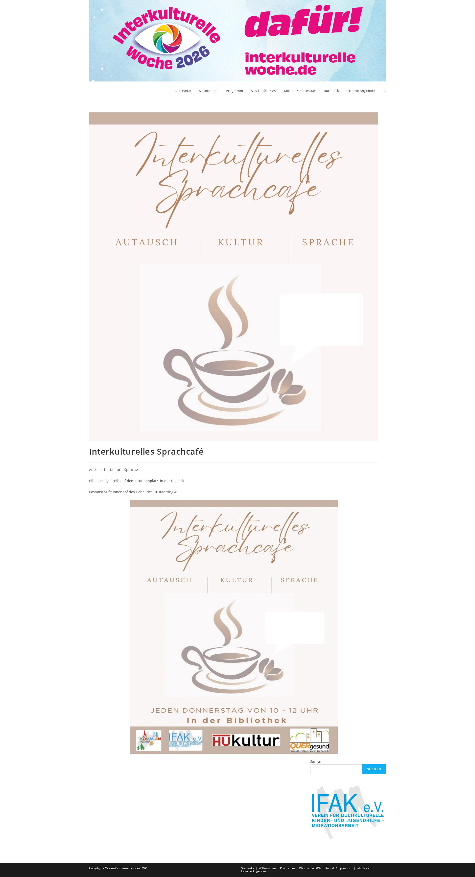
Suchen (315, 761)
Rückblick (362, 868)
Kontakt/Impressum (338, 868)
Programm (287, 868)
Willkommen (267, 868)
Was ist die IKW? (310, 868)
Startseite (248, 868)
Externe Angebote (253, 871)
